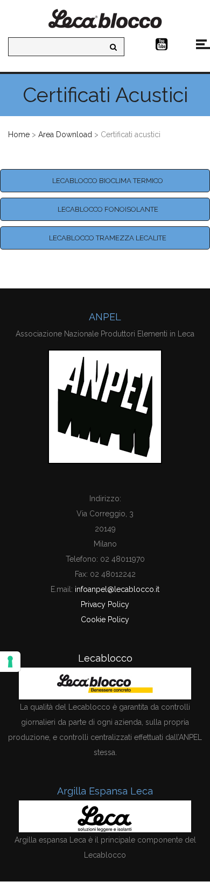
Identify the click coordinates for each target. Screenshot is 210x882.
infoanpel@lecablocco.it (117, 589)
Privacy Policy (105, 604)
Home (19, 134)
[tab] (105, 180)
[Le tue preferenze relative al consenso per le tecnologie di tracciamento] (10, 661)
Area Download (65, 134)
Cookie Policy (105, 619)
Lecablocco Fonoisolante (108, 209)
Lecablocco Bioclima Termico (107, 181)
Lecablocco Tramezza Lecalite (107, 238)
